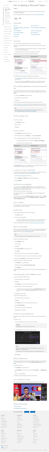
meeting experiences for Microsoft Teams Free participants (26, 111)
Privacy (20, 450)
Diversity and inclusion (35, 439)
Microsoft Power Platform (4, 438)
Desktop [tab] (16, 18)
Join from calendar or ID (18, 30)
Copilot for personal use (4, 424)
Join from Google (8, 23)
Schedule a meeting (7, 26)
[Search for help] (44, 1)
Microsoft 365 (15, 1)
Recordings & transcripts (8, 40)
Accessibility (34, 441)
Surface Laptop (3, 418)
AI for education (35, 427)
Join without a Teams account (7, 13)
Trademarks (27, 450)
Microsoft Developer (19, 433)
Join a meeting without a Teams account (20, 408)
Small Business (3, 442)
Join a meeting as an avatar (35, 34)
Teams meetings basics (17, 406)
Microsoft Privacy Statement (22, 105)
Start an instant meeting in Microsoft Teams (37, 222)
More (26, 1)
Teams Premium (7, 45)
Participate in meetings (8, 31)
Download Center (19, 418)
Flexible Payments (19, 427)
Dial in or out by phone (34, 25)
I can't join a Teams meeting (39, 14)
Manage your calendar (8, 29)
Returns (18, 421)
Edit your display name (34, 32)
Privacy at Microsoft (35, 436)
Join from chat (16, 36)
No (32, 411)
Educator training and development (37, 424)
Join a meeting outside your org (7, 15)
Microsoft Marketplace (19, 439)
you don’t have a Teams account (21, 78)
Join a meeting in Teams (7, 10)
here (43, 381)
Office (19, 1)
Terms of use (23, 450)
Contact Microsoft (16, 450)
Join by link (15, 25)
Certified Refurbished (19, 424)
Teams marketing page (32, 172)
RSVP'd (21, 186)
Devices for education (35, 418)
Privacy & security (7, 43)
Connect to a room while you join (36, 30)
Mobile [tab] (20, 18)
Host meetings (6, 36)
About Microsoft (35, 433)
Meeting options (7, 38)
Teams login (6, 5)
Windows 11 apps (3, 427)
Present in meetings (7, 33)
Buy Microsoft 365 (31, 1)
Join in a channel (16, 34)
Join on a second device (7, 18)
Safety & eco (31, 450)
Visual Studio (18, 442)
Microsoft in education (35, 416)
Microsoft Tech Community (20, 438)
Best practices (6, 59)
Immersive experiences (8, 54)
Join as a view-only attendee (7, 21)
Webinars (5, 49)
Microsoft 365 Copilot (3, 441)
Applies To (15, 8)
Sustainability (34, 442)
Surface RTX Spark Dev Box (4, 421)
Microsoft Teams (3, 439)
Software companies (19, 441)
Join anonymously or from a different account (38, 27)
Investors (34, 438)
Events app (6, 47)
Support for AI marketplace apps (21, 436)
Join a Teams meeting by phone (28, 231)
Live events (6, 56)
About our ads (39, 450)
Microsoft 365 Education (36, 421)
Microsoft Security (3, 433)
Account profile (19, 416)
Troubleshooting (7, 61)
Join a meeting (6, 7)
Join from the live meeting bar (19, 32)
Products (22, 1)
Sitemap (11, 450)
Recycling (36, 450)
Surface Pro (2, 416)
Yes (26, 411)
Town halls (6, 52)
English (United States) (5, 445)
